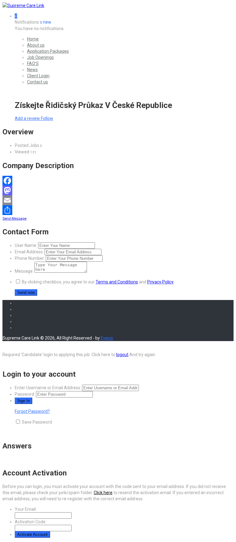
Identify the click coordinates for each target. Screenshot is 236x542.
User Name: (26, 245)
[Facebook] (118, 181)
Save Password (37, 422)
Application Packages (48, 51)
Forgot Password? (32, 411)
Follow (47, 118)
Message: (24, 271)
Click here (103, 492)
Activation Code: (30, 521)
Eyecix (107, 338)
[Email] (118, 200)
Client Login (38, 75)
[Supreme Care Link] (23, 5)
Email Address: (29, 251)
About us (36, 45)
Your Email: (26, 509)
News (32, 69)
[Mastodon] (118, 190)
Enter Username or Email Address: (48, 387)
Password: (25, 394)
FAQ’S (33, 63)
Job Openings (40, 57)
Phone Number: (30, 258)
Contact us (37, 81)
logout (122, 354)
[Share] (118, 210)
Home (33, 39)
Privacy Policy (160, 281)
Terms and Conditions (117, 281)
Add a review (28, 118)
